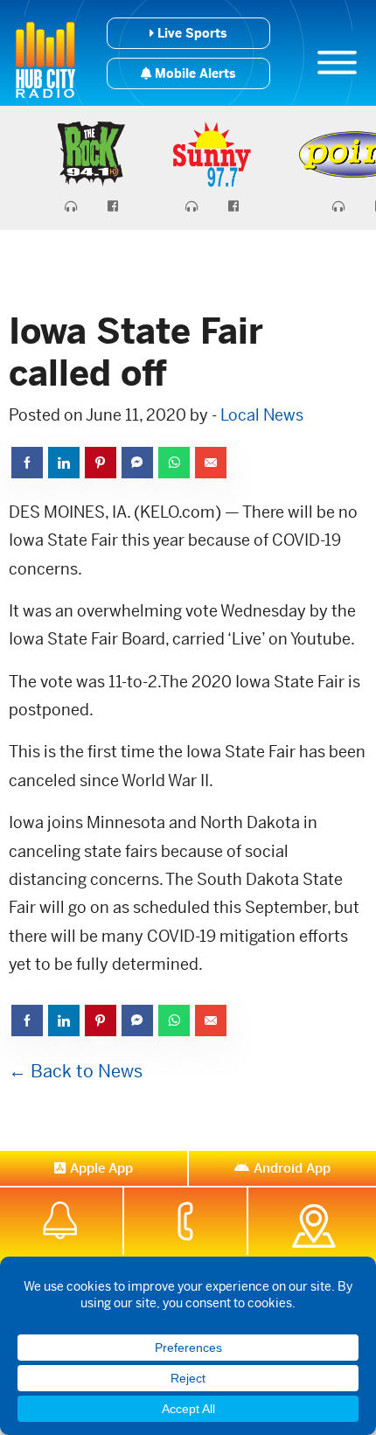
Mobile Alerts (193, 73)
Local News (261, 415)
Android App (292, 1168)
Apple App (101, 1168)
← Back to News (76, 1072)
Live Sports (190, 33)
